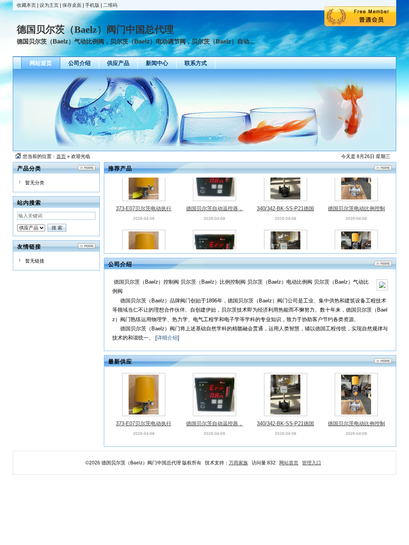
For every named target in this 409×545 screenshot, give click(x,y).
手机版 (92, 5)
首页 (61, 156)
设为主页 (49, 5)
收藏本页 (26, 5)
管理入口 (311, 463)
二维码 (110, 5)
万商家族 (238, 463)
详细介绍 (167, 338)
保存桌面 (71, 5)
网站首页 (288, 463)
